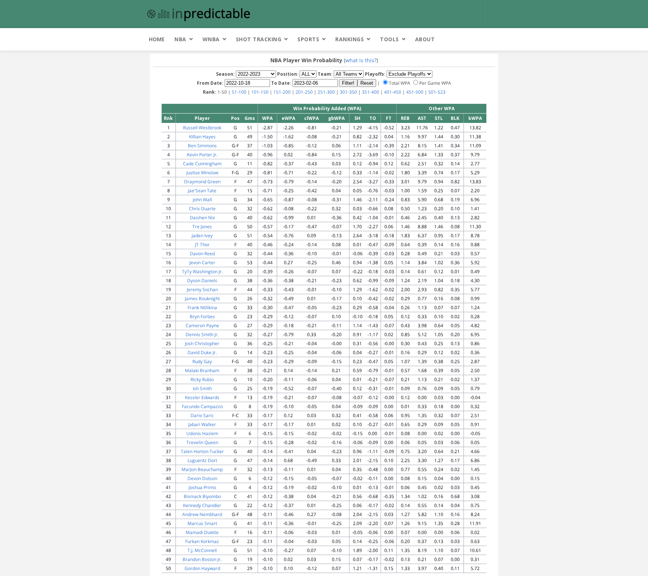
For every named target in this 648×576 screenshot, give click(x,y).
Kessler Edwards (202, 397)
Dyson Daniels (202, 280)
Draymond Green (202, 181)
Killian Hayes (202, 136)
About (425, 39)
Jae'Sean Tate (202, 190)
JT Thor (202, 244)
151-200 (282, 92)
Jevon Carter (202, 262)
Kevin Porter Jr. (202, 154)
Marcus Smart (202, 523)
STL (439, 118)
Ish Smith (202, 388)
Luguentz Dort (202, 460)
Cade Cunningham (202, 163)
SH (357, 118)
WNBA (211, 39)
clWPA (311, 118)
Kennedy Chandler (202, 505)
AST (422, 118)
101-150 (259, 92)
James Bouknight (202, 298)
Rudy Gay (202, 361)
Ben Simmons (202, 145)
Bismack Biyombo (202, 496)
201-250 (304, 92)
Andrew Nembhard (202, 514)
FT (389, 118)
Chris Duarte (202, 208)
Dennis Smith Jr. (202, 334)
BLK (455, 118)
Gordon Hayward (202, 568)
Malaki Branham (202, 370)
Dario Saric (202, 415)
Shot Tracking (259, 39)
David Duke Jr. (202, 352)
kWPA (475, 118)
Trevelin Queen (202, 442)
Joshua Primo (202, 487)
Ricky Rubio (202, 379)
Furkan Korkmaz (202, 541)
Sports (308, 39)
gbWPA (336, 118)
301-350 (348, 92)
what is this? (360, 60)
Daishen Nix (202, 217)
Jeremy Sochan (202, 289)
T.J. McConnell (202, 550)
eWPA (288, 118)
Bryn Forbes (202, 316)
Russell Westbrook (202, 127)
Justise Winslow (202, 172)
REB (405, 118)
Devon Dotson (202, 478)
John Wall (202, 199)
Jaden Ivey (202, 235)
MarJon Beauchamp (202, 469)
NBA (180, 39)
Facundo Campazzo (202, 406)
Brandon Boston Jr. (202, 559)
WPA (267, 118)
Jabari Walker (202, 424)
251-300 (326, 92)
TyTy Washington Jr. (202, 271)
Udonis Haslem (202, 433)
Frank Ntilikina (202, 307)
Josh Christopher (202, 343)
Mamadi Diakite (202, 532)
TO (372, 118)
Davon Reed (202, 253)
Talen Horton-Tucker (202, 451)
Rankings (349, 39)
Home (157, 39)
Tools (389, 39)
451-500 (414, 92)
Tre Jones (202, 226)
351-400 (370, 92)
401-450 (392, 92)
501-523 (437, 92)
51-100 (239, 92)
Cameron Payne (202, 325)
